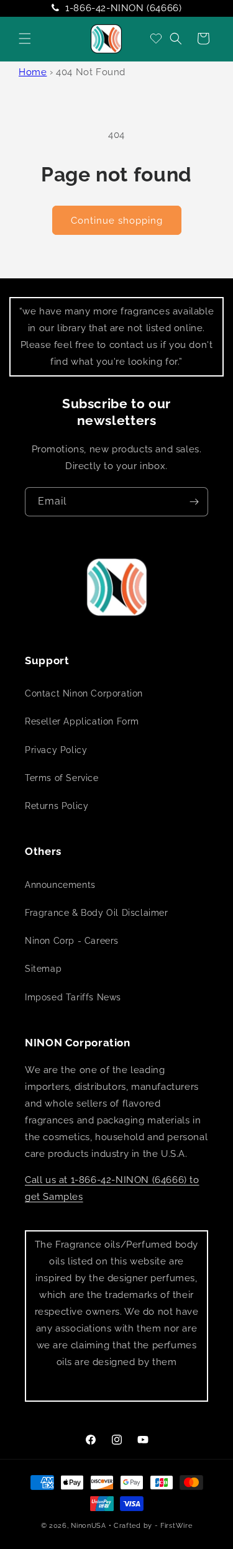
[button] (25, 38)
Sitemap (43, 969)
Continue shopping (117, 220)
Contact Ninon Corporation (84, 693)
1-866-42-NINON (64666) (123, 8)
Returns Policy (56, 806)
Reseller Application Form (82, 721)
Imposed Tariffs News (73, 997)
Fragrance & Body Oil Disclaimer (96, 913)
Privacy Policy (56, 750)
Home (33, 72)
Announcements (60, 885)
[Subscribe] (194, 501)
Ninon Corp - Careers (72, 941)
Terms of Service (62, 778)
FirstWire (176, 1526)
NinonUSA (88, 1526)
